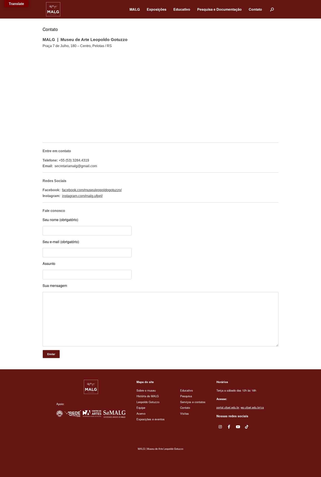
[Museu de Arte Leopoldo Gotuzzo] (53, 9)
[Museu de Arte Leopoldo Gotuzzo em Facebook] (229, 427)
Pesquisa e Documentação (219, 9)
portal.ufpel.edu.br (227, 407)
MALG (134, 9)
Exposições (156, 9)
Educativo (181, 9)
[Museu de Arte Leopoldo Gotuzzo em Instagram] (220, 427)
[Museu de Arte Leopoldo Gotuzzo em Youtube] (238, 427)
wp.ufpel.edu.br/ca (252, 407)
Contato (255, 9)
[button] (272, 9)
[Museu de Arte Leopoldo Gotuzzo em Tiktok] (246, 427)
